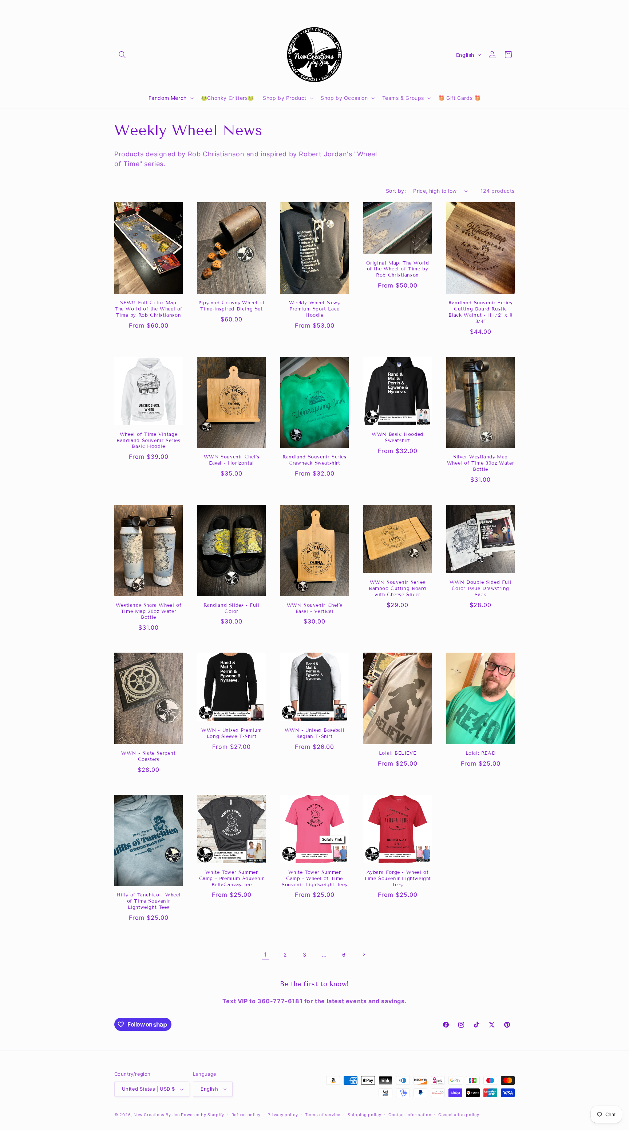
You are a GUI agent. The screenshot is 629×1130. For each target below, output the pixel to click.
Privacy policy (283, 1114)
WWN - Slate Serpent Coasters (148, 756)
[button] (122, 55)
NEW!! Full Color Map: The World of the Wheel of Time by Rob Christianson (148, 309)
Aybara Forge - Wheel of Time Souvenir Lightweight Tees (397, 878)
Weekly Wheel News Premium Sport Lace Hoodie (314, 309)
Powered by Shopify (202, 1114)
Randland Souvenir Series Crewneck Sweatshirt (314, 460)
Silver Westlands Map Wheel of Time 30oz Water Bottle (480, 463)
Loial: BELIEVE (397, 753)
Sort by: (396, 191)
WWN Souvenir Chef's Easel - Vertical (314, 608)
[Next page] (364, 954)
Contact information (409, 1114)
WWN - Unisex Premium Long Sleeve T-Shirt (231, 733)
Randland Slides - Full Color (231, 608)
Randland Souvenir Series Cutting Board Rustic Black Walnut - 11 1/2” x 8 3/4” (480, 312)
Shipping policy (364, 1114)
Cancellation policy (458, 1114)
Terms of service (322, 1114)
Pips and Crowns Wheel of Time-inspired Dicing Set (231, 306)
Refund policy (246, 1114)
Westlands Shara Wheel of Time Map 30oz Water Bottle (148, 611)
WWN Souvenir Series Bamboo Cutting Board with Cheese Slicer (397, 588)
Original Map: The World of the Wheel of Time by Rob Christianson (397, 269)
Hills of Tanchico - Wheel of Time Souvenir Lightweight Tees (148, 901)
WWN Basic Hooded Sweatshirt (397, 437)
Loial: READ (481, 753)
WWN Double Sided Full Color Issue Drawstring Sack (481, 588)
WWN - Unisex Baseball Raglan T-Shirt (315, 733)
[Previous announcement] (237, 10)
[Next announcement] (392, 10)
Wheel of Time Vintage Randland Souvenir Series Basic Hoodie (148, 440)
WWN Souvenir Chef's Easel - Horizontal (231, 460)
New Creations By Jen (157, 1114)
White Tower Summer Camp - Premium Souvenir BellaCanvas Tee (231, 878)
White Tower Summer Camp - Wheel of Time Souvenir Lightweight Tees (314, 878)
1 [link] (265, 954)
